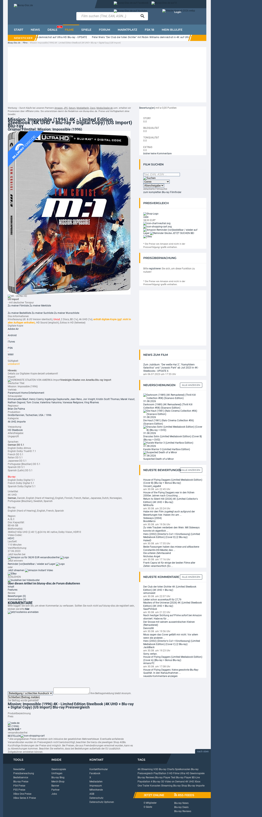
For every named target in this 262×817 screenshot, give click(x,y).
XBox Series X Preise (24, 798)
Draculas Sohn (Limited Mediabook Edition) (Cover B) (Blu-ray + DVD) (172, 438)
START (18, 30)
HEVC (11, 538)
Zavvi (92, 108)
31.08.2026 (149, 401)
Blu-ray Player (183, 777)
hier (27, 609)
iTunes (11, 341)
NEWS (35, 30)
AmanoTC (149, 663)
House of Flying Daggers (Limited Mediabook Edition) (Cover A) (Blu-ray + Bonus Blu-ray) (172, 658)
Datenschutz (96, 798)
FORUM (104, 30)
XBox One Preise (22, 793)
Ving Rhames (91, 402)
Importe (21, 421)
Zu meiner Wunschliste (66, 313)
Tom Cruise (32, 402)
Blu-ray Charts (166, 769)
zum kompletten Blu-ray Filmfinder (162, 192)
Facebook (94, 773)
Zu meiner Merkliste (40, 305)
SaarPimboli (150, 609)
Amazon (58, 108)
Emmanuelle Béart (18, 399)
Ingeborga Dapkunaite (57, 399)
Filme (25, 43)
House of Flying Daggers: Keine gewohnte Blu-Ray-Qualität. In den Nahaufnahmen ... (171, 671)
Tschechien (31, 415)
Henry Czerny (36, 399)
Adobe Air (13, 329)
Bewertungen (17, 596)
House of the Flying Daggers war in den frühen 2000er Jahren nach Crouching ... (168, 494)
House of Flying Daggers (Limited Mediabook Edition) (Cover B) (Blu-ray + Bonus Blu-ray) (172, 481)
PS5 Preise (19, 789)
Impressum (95, 785)
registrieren (155, 268)
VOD (155, 769)
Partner (55, 789)
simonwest (149, 593)
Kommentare (17, 599)
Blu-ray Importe (196, 785)
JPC (66, 108)
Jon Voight (89, 399)
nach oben (203, 751)
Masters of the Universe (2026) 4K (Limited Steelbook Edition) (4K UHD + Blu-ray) (172, 604)
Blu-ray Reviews (146, 777)
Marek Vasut (127, 399)
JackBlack (149, 647)
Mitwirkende (96, 789)
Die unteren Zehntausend (157, 553)
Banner (55, 785)
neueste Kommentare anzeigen (160, 676)
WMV (11, 354)
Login (177, 12)
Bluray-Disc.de (14, 43)
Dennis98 (148, 628)
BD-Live (196, 777)
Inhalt (11, 586)
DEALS (54, 29)
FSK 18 (149, 30)
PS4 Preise (19, 785)
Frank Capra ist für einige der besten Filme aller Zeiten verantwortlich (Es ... (169, 564)
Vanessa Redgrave (73, 402)
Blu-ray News (181, 803)
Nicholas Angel (151, 556)
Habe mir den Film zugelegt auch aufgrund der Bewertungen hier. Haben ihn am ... (169, 513)
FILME (69, 30)
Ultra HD (184, 773)
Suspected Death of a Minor (158, 459)
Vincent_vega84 (152, 486)
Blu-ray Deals (181, 807)
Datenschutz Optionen (101, 802)
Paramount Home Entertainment (26, 392)
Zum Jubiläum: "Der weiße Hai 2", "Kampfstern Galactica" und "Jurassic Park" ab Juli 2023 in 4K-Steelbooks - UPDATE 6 (170, 367)
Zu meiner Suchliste (42, 313)
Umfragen (56, 773)
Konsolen (155, 785)
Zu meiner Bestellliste (19, 313)
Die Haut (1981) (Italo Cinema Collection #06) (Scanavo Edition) (168, 422)
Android (12, 335)
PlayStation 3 (161, 773)
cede (145, 217)
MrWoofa (148, 505)
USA (41, 415)
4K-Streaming (145, 769)
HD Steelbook (15, 430)
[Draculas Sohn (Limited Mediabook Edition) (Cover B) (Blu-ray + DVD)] (172, 428)
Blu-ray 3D (158, 781)
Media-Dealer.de (104, 108)
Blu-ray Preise (20, 781)
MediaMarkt (83, 108)
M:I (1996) (13, 726)
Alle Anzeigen (191, 385)
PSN (10, 348)
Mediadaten (96, 781)
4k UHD (12, 421)
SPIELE (86, 30)
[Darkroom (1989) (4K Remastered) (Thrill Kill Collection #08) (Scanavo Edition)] (172, 396)
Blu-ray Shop (180, 785)
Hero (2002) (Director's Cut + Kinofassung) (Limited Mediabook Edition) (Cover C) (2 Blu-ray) (171, 643)
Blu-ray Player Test (165, 777)
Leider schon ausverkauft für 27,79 (162, 599)
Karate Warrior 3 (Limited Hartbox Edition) (166, 449)
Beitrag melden (30, 697)
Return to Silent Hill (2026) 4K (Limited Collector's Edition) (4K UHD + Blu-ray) (170, 500)
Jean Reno (76, 399)
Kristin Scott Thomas (108, 399)
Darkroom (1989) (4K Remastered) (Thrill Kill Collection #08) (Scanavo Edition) (167, 406)
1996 (48, 415)
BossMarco (149, 521)
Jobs (54, 793)
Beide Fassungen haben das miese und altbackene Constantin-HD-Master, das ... (171, 548)
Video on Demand (175, 781)
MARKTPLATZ (127, 30)
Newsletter (19, 769)
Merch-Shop (57, 781)
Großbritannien (16, 415)
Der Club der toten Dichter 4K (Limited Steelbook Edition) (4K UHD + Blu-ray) (169, 588)
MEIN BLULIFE (172, 30)
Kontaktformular (98, 769)
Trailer (145, 785)
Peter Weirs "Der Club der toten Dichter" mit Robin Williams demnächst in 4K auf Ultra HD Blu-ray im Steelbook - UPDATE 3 (151, 37)
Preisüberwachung (23, 773)
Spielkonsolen (182, 769)
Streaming (167, 785)
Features (12, 589)
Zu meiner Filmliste (18, 305)
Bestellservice (20, 777)
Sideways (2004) (152, 518)
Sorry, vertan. (150, 653)
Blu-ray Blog (57, 777)
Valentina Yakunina (51, 402)
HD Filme (174, 773)
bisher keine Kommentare (157, 153)
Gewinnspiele (58, 769)
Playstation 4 (145, 781)
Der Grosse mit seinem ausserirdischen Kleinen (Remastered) (169, 623)
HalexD (147, 540)
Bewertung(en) (147, 107)
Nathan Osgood (16, 402)
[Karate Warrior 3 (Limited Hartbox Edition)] (168, 442)
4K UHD (189, 781)
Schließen (14, 697)
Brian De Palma (16, 408)
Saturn (72, 108)
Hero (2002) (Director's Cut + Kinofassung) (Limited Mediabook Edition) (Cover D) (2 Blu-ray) (171, 536)
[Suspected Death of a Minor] (160, 452)
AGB (91, 793)
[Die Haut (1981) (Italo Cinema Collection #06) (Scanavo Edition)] (172, 412)
